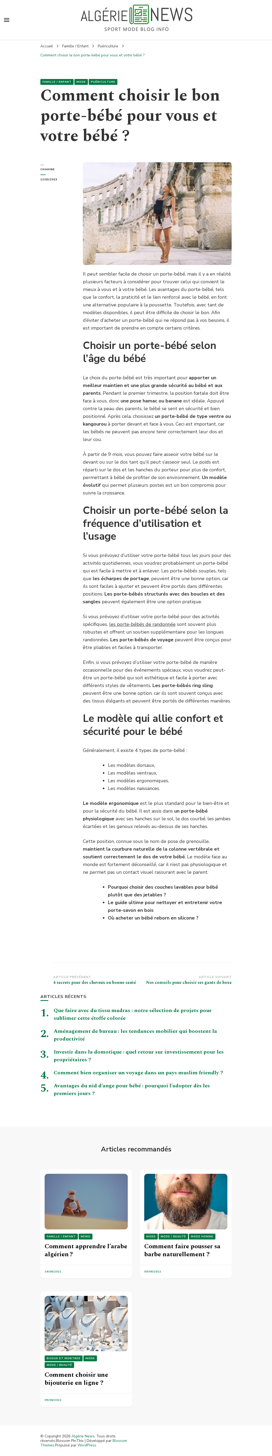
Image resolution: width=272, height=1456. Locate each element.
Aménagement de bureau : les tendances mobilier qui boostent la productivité (135, 1035)
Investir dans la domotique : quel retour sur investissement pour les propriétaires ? (139, 1056)
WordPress (87, 1445)
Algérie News (83, 1436)
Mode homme (202, 1236)
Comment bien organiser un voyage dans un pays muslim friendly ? (138, 1073)
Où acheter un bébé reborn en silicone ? (153, 918)
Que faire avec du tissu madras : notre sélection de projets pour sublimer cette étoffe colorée (133, 1014)
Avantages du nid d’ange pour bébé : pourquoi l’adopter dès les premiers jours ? (132, 1089)
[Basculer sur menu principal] (6, 20)
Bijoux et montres (63, 1358)
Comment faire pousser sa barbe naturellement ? (182, 1250)
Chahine (47, 169)
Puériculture (103, 82)
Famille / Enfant (56, 82)
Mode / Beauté (173, 1236)
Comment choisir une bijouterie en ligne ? (76, 1379)
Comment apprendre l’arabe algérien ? (86, 1250)
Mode (81, 82)
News (85, 1236)
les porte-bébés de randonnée (142, 624)
